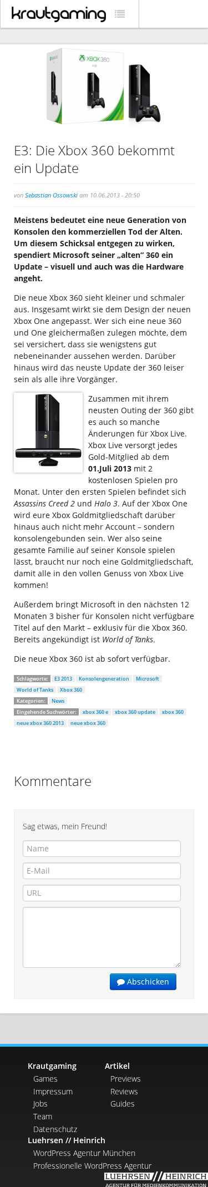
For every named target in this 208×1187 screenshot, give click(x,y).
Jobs (40, 1103)
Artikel (117, 1066)
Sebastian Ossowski (51, 195)
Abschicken (147, 981)
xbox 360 (173, 712)
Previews (125, 1078)
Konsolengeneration (104, 678)
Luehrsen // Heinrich (66, 1140)
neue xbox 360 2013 (40, 723)
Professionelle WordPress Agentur (92, 1165)
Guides (122, 1103)
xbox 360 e (95, 712)
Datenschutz (55, 1129)
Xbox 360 (71, 689)
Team (42, 1116)
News (58, 700)
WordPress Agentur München (84, 1153)
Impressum (53, 1091)
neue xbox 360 (87, 723)
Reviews (124, 1091)
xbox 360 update (135, 712)
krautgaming (59, 14)
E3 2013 (63, 678)
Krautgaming (52, 1066)
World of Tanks (35, 689)
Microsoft (147, 678)
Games (45, 1078)
